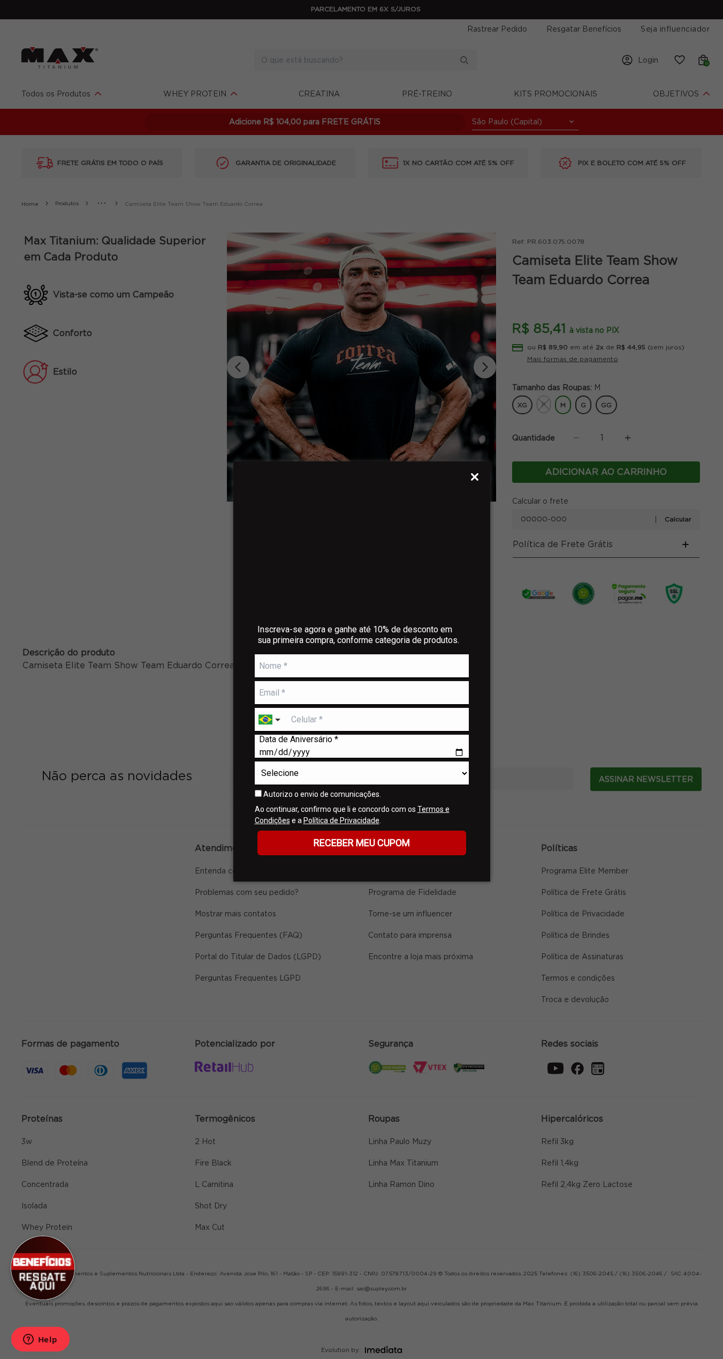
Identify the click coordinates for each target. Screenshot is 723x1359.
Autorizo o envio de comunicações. (321, 794)
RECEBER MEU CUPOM (362, 842)
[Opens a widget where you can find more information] (40, 1340)
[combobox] (271, 720)
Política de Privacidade (341, 820)
